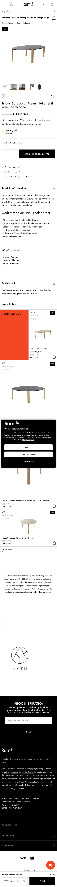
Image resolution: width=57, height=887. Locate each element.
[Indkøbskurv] (52, 4)
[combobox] (28, 143)
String (32, 775)
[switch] (28, 188)
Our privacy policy (28, 440)
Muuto (21, 775)
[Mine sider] (11, 4)
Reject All (28, 447)
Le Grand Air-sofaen (25, 781)
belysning (14, 772)
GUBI (27, 775)
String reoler (34, 778)
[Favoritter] (44, 4)
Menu (38, 775)
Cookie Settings (28, 461)
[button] (28, 143)
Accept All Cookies (28, 454)
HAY (46, 775)
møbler (6, 772)
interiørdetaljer (28, 772)
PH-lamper (46, 778)
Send (28, 731)
